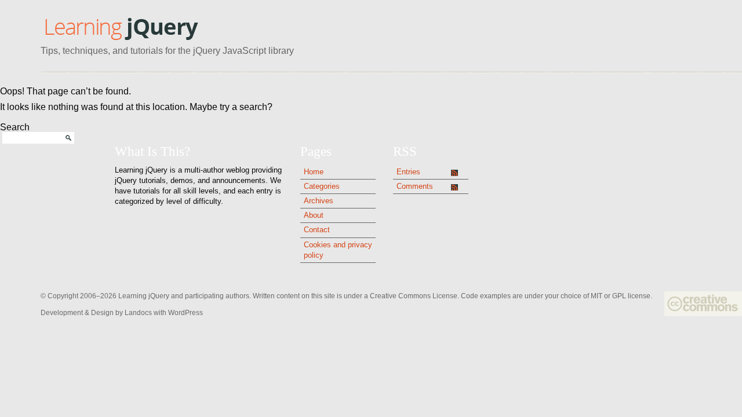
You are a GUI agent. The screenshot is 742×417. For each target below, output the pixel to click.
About (313, 215)
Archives (318, 200)
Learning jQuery (121, 28)
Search (15, 127)
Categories (322, 186)
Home (313, 171)
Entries (408, 171)
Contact (317, 229)
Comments (415, 186)
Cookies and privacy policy (338, 249)
